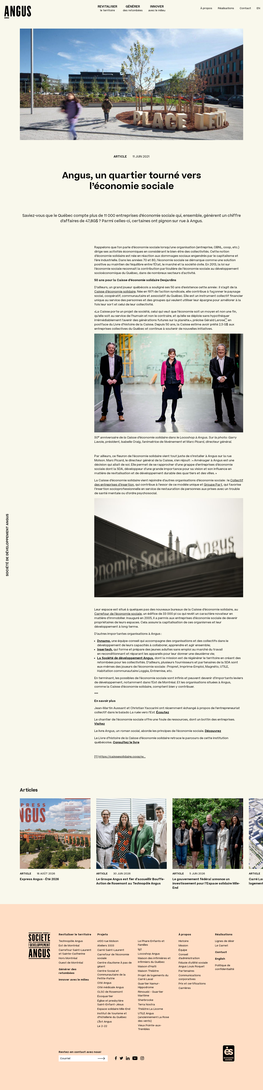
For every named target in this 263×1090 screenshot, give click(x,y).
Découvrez (213, 731)
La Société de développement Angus (125, 658)
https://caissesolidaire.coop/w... (122, 756)
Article (120, 156)
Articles (29, 790)
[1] (96, 756)
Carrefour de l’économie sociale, (118, 613)
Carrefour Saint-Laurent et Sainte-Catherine (75, 951)
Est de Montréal (69, 945)
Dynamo (103, 641)
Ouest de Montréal (71, 962)
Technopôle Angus (71, 941)
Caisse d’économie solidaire (115, 291)
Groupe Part (213, 484)
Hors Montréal (68, 958)
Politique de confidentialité (224, 967)
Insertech (104, 649)
